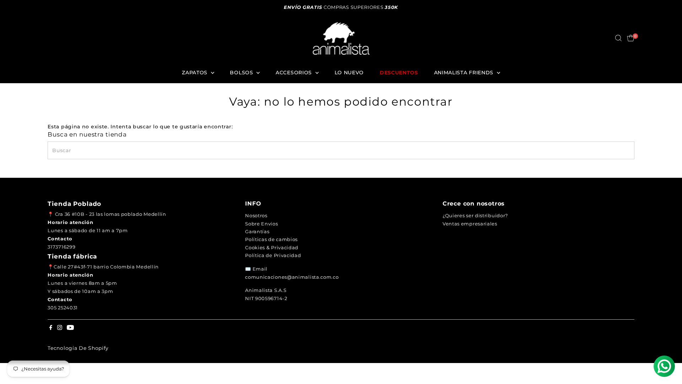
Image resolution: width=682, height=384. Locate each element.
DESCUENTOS (399, 72)
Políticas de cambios (271, 239)
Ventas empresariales (470, 223)
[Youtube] (70, 328)
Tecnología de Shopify (78, 348)
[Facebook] (51, 328)
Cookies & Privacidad (271, 247)
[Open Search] (618, 38)
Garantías (257, 231)
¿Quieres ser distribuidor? (475, 215)
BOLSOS (242, 72)
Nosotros (256, 215)
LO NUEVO (349, 72)
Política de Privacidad (273, 255)
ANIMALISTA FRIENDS (464, 72)
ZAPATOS (195, 72)
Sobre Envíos (261, 223)
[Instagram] (59, 328)
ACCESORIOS (295, 72)
